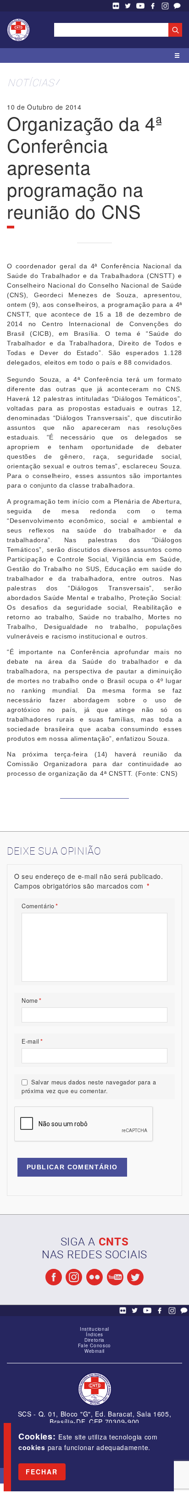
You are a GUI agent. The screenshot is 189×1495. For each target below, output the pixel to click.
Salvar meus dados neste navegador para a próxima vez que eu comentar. (89, 1086)
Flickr (116, 5)
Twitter (128, 5)
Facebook (153, 5)
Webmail (94, 1351)
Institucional (94, 1329)
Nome (32, 1000)
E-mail (32, 1041)
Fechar (42, 1471)
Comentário (40, 906)
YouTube (140, 5)
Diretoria (94, 1340)
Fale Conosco (177, 5)
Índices (94, 1334)
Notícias (30, 82)
